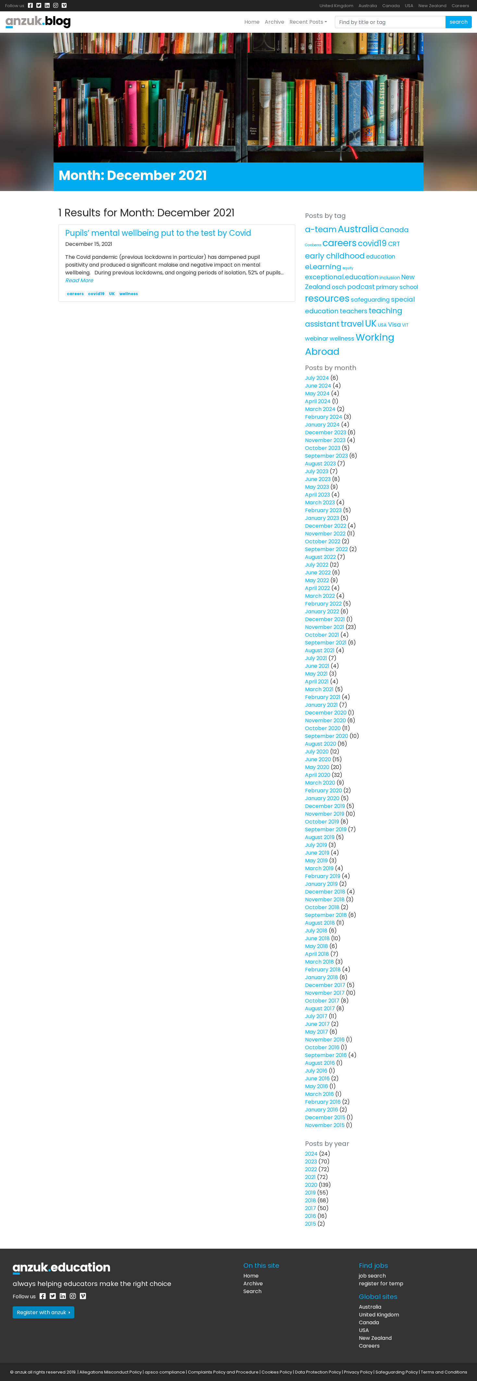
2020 (311, 1185)
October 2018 (322, 907)
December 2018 (325, 891)
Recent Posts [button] (306, 22)
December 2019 (325, 806)
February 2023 (323, 510)
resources (327, 298)
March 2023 (320, 502)
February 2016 (323, 1102)
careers (75, 293)
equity (348, 268)
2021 (310, 1177)
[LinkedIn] (47, 5)
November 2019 (324, 814)
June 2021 (317, 666)
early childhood (335, 255)
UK (112, 293)
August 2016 (320, 1063)
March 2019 (319, 868)
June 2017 (317, 1024)
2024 (311, 1154)
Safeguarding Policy (396, 1372)
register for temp (381, 1283)
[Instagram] (55, 5)
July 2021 (316, 658)
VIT (405, 325)
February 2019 (322, 876)
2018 (310, 1200)
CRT (394, 244)
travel (352, 324)
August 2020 (320, 744)
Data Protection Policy (318, 1372)
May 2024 (317, 393)
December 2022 (325, 526)
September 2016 (326, 1055)
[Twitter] (38, 5)
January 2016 (321, 1109)
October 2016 (322, 1047)
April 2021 (317, 681)
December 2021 (325, 619)
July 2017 (316, 1016)
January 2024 (322, 424)
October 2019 (322, 821)
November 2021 (324, 627)
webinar (316, 338)
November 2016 (325, 1039)
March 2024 (320, 409)
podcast (361, 286)
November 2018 (325, 899)
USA (409, 5)
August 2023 (320, 463)
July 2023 (316, 471)
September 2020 (326, 736)
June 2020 (318, 759)
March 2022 (320, 596)
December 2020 (326, 712)
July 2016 (316, 1071)
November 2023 (325, 440)
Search (252, 1291)
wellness (128, 293)
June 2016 (317, 1078)
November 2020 (325, 720)
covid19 (96, 293)
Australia (368, 5)
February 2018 (323, 969)
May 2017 (316, 1032)
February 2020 (323, 790)
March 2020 (320, 783)
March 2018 (319, 962)
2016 (310, 1216)
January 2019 (321, 884)
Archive (274, 22)
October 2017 (322, 1000)
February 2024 (323, 417)
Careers (460, 5)
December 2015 (325, 1117)
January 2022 (322, 611)
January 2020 (322, 798)
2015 (310, 1224)
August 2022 (320, 557)
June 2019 (317, 853)
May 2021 (316, 674)
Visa (394, 324)
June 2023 (318, 479)
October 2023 (322, 448)
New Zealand (432, 5)
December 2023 (325, 432)
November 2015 (325, 1125)
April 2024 (318, 401)
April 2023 (317, 494)
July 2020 (317, 751)
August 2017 (320, 1008)
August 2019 (320, 837)
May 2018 (316, 946)
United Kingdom (336, 5)
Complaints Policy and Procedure (223, 1372)
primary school (397, 287)
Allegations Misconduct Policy (111, 1372)
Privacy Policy (358, 1372)
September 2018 (326, 915)
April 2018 (317, 954)
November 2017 (325, 993)
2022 (311, 1169)
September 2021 (326, 642)
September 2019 (326, 829)
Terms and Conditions (444, 1372)
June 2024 (318, 386)
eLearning (323, 267)
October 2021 (322, 635)
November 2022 (325, 533)
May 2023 (317, 487)
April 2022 (317, 588)
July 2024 (317, 378)
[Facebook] (30, 5)
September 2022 (326, 549)
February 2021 (322, 697)
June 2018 (317, 938)
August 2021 (320, 650)
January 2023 (322, 518)
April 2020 (317, 775)
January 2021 (321, 705)
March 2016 (319, 1094)
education (380, 256)
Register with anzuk (42, 1312)
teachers (353, 311)
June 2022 (318, 572)
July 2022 (316, 565)
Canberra (313, 245)
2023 (311, 1161)
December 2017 (325, 985)
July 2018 (316, 930)
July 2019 (316, 845)
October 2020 (323, 728)
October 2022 (322, 541)
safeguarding (370, 300)
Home (252, 22)
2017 (310, 1208)
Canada (391, 5)
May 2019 (316, 860)
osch (339, 287)
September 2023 (326, 456)
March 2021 (319, 689)
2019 (310, 1192)
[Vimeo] (64, 5)
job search (372, 1275)
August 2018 (320, 923)
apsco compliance (165, 1372)
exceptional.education (341, 277)
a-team (320, 229)
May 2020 (317, 767)
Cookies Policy (277, 1372)
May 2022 (317, 580)
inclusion (390, 277)
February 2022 (323, 603)
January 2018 (321, 977)
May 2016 (316, 1086)
